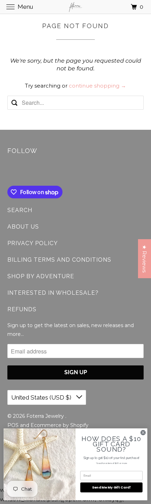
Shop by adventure (40, 276)
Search (19, 210)
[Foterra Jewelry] (75, 7)
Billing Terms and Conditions (59, 259)
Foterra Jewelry (45, 416)
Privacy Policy (32, 243)
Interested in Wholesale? (53, 292)
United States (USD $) (42, 397)
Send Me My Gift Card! (111, 487)
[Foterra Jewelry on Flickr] (8, 171)
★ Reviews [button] (144, 259)
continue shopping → (97, 85)
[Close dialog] (143, 432)
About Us (23, 226)
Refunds (22, 309)
